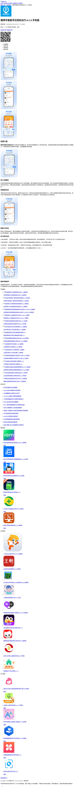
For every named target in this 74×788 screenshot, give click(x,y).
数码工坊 (3, 5)
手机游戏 (5, 3)
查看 (4, 445)
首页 (2, 3)
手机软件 (10, 3)
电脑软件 (15, 3)
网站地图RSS (4, 778)
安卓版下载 (3, 30)
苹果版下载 (9, 30)
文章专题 (20, 3)
